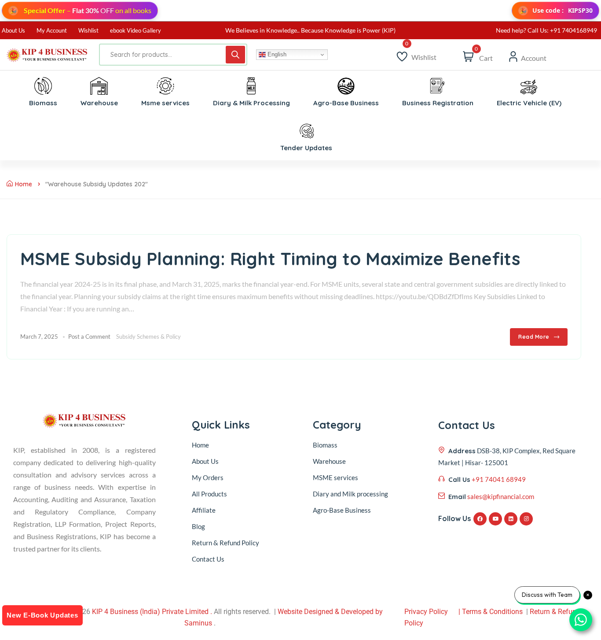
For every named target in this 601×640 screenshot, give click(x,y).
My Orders (208, 477)
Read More (534, 336)
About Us (13, 30)
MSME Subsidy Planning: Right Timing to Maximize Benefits (270, 259)
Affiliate (204, 510)
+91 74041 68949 (499, 479)
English (276, 54)
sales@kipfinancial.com (500, 496)
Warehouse (329, 461)
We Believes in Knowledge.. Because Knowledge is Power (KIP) (310, 30)
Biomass (325, 445)
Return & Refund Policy (225, 543)
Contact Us (208, 559)
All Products (209, 494)
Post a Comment (89, 336)
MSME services (335, 477)
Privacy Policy (426, 611)
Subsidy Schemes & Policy (148, 336)
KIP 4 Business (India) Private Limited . (152, 611)
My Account (52, 30)
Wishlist (88, 30)
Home (23, 184)
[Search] (235, 54)
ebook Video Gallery (135, 30)
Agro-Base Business (342, 510)
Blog (198, 526)
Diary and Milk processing (350, 494)
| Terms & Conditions (490, 611)
